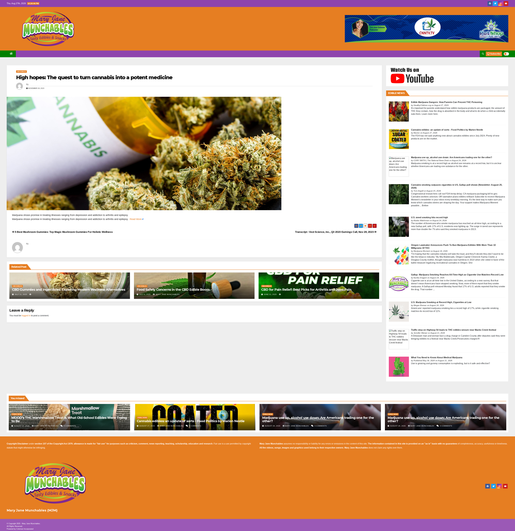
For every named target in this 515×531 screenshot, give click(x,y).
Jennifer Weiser (420, 333)
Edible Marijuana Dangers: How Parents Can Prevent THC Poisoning (446, 102)
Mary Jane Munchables (167, 294)
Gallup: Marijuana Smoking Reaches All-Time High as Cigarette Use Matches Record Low (457, 275)
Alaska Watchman (421, 220)
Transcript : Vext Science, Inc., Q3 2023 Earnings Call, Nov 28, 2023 (334, 232)
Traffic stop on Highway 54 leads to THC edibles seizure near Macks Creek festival (453, 330)
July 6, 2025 (145, 294)
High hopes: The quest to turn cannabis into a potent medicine (94, 77)
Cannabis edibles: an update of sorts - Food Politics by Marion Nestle (447, 130)
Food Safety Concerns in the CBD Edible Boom (173, 290)
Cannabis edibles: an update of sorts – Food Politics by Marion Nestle (190, 421)
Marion (417, 133)
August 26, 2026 (273, 426)
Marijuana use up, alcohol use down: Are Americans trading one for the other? (451, 157)
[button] (483, 54)
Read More (136, 219)
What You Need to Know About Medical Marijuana (436, 357)
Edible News (17, 414)
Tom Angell (418, 191)
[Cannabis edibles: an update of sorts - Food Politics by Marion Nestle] (399, 139)
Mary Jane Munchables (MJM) (32, 510)
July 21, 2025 (21, 294)
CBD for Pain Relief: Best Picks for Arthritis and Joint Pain (306, 290)
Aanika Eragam (420, 278)
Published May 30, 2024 (424, 360)
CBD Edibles (21, 71)
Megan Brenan (420, 305)
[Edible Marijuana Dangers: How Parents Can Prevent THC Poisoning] (399, 111)
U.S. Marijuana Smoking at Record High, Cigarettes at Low (441, 302)
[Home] (11, 54)
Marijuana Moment (422, 251)
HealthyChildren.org (422, 105)
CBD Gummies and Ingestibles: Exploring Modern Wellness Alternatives (68, 290)
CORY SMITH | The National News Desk (431, 160)
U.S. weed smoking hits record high (429, 217)
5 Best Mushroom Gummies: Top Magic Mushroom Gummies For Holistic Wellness (63, 232)
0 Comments (70, 426)
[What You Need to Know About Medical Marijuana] (399, 366)
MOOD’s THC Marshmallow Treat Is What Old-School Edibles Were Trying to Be (69, 419)
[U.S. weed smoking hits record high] (399, 226)
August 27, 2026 (22, 426)
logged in (26, 315)
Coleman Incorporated (24, 529)
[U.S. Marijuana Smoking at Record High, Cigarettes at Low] (399, 311)
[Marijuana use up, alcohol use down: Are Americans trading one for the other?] (399, 166)
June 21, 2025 (270, 294)
